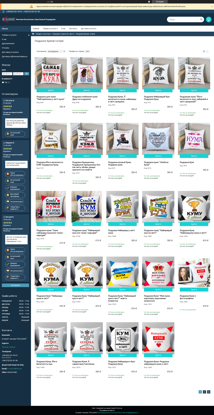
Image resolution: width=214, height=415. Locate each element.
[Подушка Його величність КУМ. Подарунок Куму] (51, 139)
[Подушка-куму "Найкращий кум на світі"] (158, 207)
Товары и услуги (49, 29)
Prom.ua (119, 408)
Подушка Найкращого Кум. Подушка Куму (121, 362)
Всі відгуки (15, 285)
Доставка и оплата (88, 29)
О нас (63, 29)
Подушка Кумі (187, 162)
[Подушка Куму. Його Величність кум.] (51, 338)
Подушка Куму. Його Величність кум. (47, 362)
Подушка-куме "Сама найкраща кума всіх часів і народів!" (50, 232)
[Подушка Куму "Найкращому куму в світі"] (194, 207)
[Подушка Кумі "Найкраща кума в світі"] (51, 273)
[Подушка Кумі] (194, 139)
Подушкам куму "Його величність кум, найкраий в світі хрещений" (194, 99)
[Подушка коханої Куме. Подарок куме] (122, 139)
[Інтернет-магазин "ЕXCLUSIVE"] (8, 19)
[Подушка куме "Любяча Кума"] (158, 139)
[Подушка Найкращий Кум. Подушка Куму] (158, 73)
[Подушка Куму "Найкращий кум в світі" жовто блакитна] (122, 273)
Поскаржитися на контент (108, 412)
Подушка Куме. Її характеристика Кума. (83, 362)
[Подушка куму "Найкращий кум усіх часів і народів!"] (86, 207)
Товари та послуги (43, 34)
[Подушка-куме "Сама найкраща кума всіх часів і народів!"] (51, 207)
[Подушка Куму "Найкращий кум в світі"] (86, 273)
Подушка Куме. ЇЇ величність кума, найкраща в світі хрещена (122, 99)
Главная (36, 29)
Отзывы (5, 48)
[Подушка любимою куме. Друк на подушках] (86, 73)
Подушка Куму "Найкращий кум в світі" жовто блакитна (122, 298)
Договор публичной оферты (14, 56)
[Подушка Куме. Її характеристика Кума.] (86, 338)
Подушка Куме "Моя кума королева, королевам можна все (157, 298)
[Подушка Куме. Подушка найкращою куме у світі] (158, 338)
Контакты (73, 29)
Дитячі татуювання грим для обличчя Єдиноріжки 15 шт (16, 239)
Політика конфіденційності (128, 412)
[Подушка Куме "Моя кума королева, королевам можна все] (158, 273)
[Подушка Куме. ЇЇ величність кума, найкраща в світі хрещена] (122, 73)
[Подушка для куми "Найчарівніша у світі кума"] (51, 73)
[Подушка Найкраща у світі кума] (122, 207)
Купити (51, 90)
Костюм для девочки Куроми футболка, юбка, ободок (16, 123)
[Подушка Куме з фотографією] (194, 273)
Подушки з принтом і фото (63, 34)
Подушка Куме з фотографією (188, 297)
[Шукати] (201, 19)
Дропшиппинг (8, 43)
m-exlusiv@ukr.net (14, 369)
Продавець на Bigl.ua (107, 410)
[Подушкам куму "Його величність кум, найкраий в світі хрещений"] (194, 73)
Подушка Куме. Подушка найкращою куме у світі (156, 362)
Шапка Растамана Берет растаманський (16, 164)
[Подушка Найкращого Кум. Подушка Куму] (122, 338)
